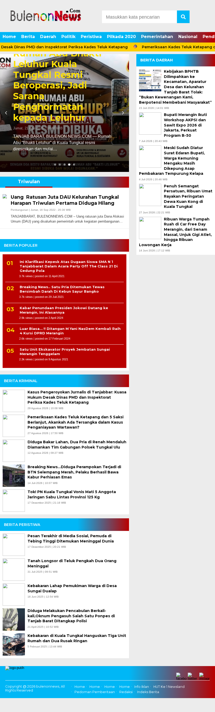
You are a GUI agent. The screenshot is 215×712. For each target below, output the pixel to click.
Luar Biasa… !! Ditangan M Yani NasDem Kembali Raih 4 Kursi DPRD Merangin (70, 330)
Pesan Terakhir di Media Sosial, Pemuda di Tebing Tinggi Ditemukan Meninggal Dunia (71, 539)
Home (9, 36)
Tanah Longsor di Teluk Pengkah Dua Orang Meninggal (72, 563)
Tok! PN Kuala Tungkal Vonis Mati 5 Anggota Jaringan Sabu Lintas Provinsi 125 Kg (72, 494)
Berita (28, 36)
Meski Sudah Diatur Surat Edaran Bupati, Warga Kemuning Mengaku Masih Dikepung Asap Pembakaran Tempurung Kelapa (172, 160)
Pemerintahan (157, 36)
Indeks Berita (148, 692)
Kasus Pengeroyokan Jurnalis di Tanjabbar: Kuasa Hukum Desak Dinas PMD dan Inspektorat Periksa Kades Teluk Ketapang (77, 397)
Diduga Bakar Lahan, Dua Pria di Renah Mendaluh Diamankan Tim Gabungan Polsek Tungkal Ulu (77, 445)
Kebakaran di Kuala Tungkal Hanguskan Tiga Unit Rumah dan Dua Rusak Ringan (77, 638)
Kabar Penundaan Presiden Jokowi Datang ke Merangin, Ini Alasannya (64, 310)
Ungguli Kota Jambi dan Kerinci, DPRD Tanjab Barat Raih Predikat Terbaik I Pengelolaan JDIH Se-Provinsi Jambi (101, 84)
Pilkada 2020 (121, 36)
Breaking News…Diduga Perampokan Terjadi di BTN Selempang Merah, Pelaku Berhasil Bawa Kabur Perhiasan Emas (74, 472)
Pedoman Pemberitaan (94, 692)
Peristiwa (91, 36)
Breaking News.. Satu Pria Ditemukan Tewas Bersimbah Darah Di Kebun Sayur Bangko (62, 289)
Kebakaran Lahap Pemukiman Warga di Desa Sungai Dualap (72, 588)
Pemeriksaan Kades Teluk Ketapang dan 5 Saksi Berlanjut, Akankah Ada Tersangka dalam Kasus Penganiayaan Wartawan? (75, 422)
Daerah (48, 36)
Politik (68, 36)
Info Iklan (141, 687)
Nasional (187, 36)
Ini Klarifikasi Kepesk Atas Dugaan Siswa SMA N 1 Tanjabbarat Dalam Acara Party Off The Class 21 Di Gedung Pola (69, 266)
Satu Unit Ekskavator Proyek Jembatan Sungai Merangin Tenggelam (65, 351)
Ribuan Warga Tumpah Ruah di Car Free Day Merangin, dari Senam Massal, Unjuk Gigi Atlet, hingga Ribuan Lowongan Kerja (175, 232)
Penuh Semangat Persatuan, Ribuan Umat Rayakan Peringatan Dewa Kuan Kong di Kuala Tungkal (188, 196)
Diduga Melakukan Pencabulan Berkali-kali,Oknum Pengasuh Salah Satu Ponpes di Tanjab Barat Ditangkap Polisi (71, 615)
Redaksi (126, 692)
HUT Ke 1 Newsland (169, 687)
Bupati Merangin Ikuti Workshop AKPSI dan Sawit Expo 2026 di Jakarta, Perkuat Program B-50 (185, 125)
